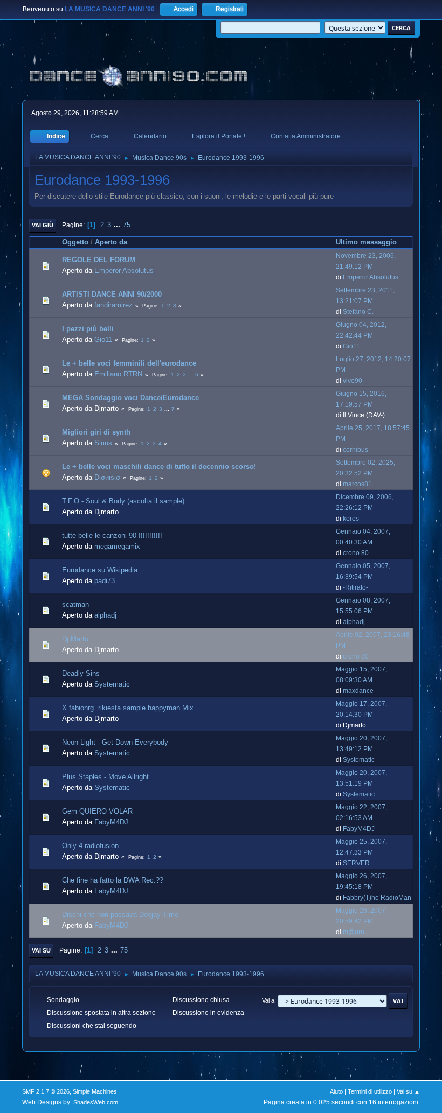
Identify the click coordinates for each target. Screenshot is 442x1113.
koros (351, 518)
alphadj (105, 615)
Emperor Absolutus (124, 271)
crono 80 (356, 553)
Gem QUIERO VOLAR (97, 811)
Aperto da (111, 242)
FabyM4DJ (111, 822)
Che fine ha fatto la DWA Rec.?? (112, 880)
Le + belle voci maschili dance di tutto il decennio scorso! (159, 467)
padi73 (104, 581)
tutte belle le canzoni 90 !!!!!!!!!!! (112, 535)
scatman (75, 604)
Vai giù (42, 225)
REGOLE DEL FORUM (98, 260)
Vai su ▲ (408, 1091)
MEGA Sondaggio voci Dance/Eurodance (130, 398)
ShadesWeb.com (95, 1102)
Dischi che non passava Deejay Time (120, 915)
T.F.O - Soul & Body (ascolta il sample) (123, 501)
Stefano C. (358, 312)
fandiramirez (113, 305)
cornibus (355, 449)
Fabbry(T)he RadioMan (377, 897)
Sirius (103, 443)
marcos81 (357, 484)
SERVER (356, 863)
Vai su (41, 950)
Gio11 (103, 339)
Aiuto (336, 1091)
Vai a (268, 1000)
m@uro (353, 932)
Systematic (112, 684)
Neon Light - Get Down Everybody (115, 742)
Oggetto (75, 242)
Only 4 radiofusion (90, 846)
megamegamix (117, 546)
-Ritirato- (355, 587)
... (118, 225)
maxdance (358, 691)
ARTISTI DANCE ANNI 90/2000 (112, 294)
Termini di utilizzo (370, 1091)
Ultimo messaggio (366, 242)
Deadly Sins (81, 673)
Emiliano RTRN (118, 374)
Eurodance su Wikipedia (99, 570)
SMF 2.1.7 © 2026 (46, 1091)
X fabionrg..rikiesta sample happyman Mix (128, 708)
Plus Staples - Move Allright (105, 777)
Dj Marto (75, 639)
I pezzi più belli (88, 329)
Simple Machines (95, 1091)
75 (126, 225)
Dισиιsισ (107, 477)
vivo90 (352, 380)
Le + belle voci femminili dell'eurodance (129, 363)
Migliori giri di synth (96, 432)
